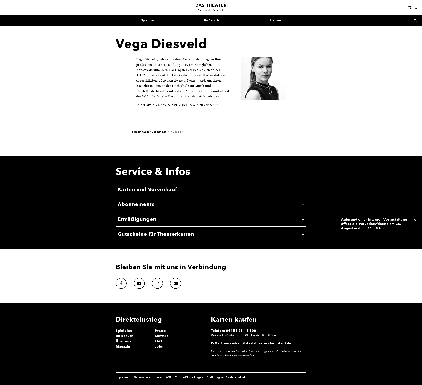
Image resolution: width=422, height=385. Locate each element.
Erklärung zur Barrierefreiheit (226, 377)
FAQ (158, 341)
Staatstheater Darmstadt (149, 131)
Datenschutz (142, 377)
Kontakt (161, 336)
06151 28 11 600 (241, 330)
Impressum (123, 377)
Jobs (159, 346)
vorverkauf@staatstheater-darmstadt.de (257, 343)
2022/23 (153, 96)
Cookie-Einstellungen (189, 377)
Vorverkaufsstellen (243, 355)
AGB (168, 377)
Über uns (123, 341)
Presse (160, 330)
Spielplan (124, 330)
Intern (158, 377)
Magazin (123, 346)
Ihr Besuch (124, 336)
